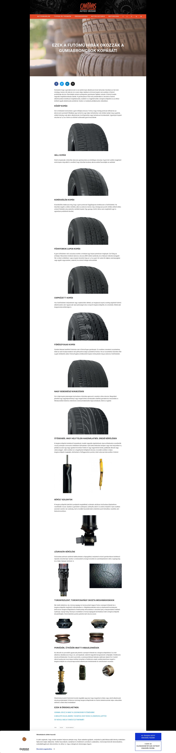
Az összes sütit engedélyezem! (148, 737)
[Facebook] (123, 16)
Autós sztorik (98, 16)
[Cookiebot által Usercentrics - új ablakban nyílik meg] (24, 749)
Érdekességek (81, 16)
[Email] (73, 84)
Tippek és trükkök (62, 16)
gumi (61, 727)
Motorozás (114, 16)
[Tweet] (62, 84)
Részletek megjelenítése (44, 749)
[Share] (56, 84)
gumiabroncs (70, 727)
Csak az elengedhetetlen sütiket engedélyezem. (148, 746)
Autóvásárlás (43, 16)
